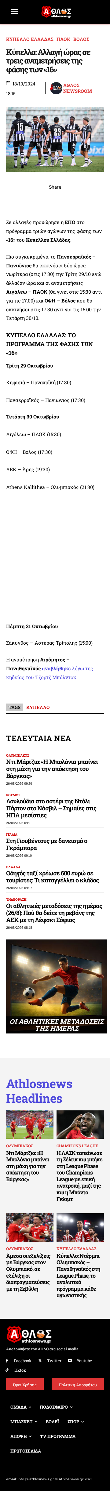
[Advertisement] (55, 557)
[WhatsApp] (41, 200)
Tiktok (20, 1370)
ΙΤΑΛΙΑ (11, 834)
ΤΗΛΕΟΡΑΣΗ (16, 899)
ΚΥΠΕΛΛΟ (38, 707)
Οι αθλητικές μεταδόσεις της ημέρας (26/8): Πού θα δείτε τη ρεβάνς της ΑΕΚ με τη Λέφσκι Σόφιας (54, 913)
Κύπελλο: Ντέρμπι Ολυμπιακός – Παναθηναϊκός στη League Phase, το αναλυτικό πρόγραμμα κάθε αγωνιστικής (78, 1275)
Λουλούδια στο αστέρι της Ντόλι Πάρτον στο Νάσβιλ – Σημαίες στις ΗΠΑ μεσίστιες (51, 808)
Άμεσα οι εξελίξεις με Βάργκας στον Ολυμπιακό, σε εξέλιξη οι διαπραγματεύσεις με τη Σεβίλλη (28, 1272)
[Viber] (55, 200)
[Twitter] (40, 1361)
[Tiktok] (7, 1370)
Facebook (22, 1360)
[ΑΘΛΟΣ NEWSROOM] (56, 88)
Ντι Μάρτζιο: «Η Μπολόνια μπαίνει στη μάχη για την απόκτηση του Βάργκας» (52, 769)
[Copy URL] (83, 200)
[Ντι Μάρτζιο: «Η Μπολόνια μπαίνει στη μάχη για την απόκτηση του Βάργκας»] (29, 1124)
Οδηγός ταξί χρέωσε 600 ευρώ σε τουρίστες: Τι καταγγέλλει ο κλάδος (52, 876)
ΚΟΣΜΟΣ (13, 795)
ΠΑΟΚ (63, 39)
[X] (27, 200)
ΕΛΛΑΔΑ (13, 867)
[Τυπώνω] (97, 200)
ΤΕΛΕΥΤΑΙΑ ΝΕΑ (38, 738)
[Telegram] (69, 200)
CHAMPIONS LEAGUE (77, 1146)
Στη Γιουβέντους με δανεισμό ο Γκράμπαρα (46, 844)
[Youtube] (70, 1361)
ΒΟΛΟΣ (81, 39)
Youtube (84, 1360)
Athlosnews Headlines (39, 1091)
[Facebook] (13, 200)
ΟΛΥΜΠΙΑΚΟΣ (17, 755)
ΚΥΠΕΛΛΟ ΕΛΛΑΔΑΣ (29, 39)
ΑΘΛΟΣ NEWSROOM (77, 88)
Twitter (54, 1360)
